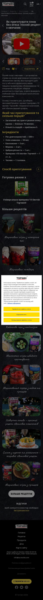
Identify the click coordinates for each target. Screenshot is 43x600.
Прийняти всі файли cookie (21, 309)
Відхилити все (21, 314)
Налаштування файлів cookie (21, 320)
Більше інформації (14, 303)
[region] (21, 300)
